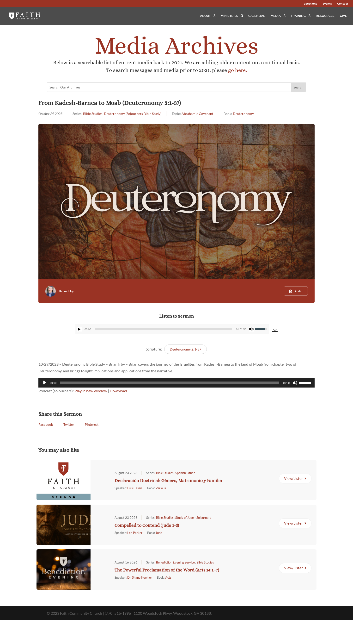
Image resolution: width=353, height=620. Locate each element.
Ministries (229, 16)
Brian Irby (66, 291)
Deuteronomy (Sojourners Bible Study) (132, 114)
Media (276, 16)
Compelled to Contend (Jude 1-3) (147, 525)
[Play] (79, 329)
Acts (168, 577)
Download (118, 390)
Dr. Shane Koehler (139, 577)
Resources (325, 16)
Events (327, 3)
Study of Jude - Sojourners (193, 518)
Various (161, 488)
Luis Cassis (134, 488)
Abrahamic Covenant (197, 114)
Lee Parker (134, 533)
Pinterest (91, 424)
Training (298, 16)
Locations (310, 3)
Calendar (256, 16)
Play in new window (90, 390)
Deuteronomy (243, 114)
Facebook (45, 424)
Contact (342, 3)
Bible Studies (92, 114)
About (205, 16)
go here (237, 70)
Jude (159, 533)
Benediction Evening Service (175, 562)
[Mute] (251, 329)
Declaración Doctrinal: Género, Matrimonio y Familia (168, 480)
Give (343, 16)
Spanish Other (185, 473)
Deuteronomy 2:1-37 (185, 349)
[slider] (163, 329)
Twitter (68, 424)
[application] (172, 329)
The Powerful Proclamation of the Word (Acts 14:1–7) (167, 569)
